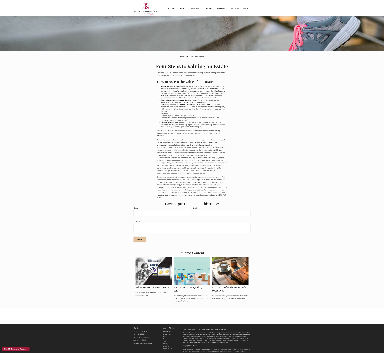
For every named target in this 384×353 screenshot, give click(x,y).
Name (136, 208)
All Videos (166, 351)
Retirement (166, 332)
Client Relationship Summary (16, 349)
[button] (171, 8)
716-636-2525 (142, 332)
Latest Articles (167, 348)
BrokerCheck (223, 329)
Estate (165, 336)
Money (165, 344)
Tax (164, 341)
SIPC (207, 351)
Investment (167, 334)
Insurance (166, 339)
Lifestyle (166, 346)
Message (137, 221)
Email (195, 208)
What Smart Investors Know (153, 287)
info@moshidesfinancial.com (143, 344)
